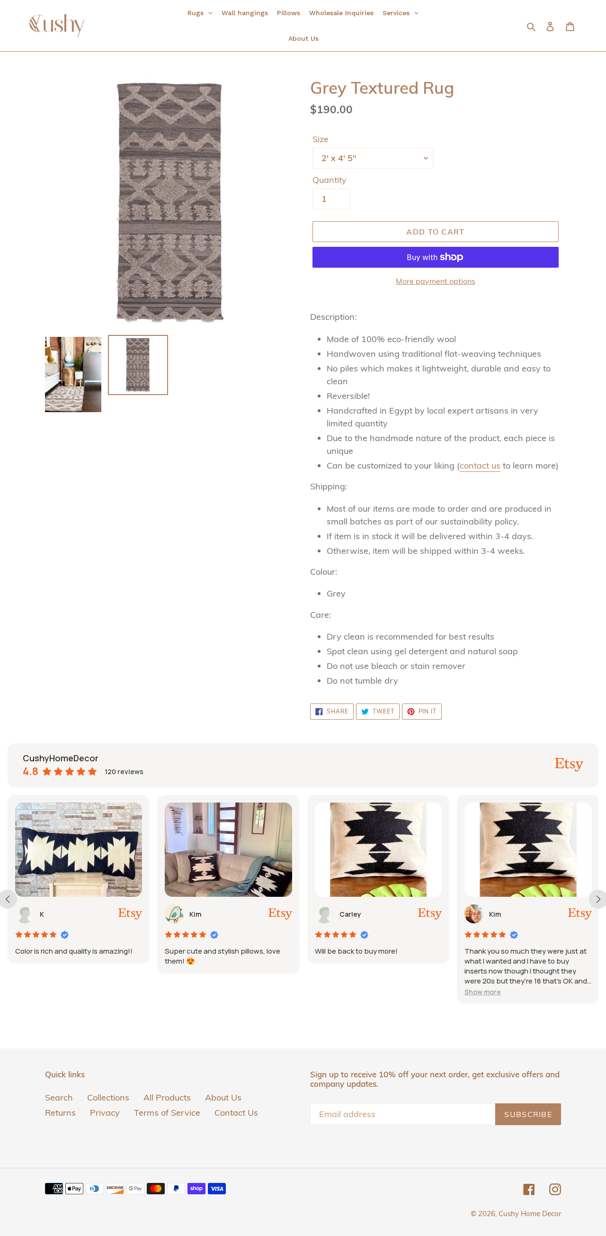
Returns (60, 1112)
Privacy (105, 1112)
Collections (108, 1097)
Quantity (329, 179)
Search (59, 1097)
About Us (223, 1097)
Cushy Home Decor (530, 1213)
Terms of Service (167, 1112)
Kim (195, 914)
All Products (167, 1097)
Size (320, 139)
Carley (350, 914)
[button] (482, 992)
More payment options (435, 281)
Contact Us (236, 1112)
